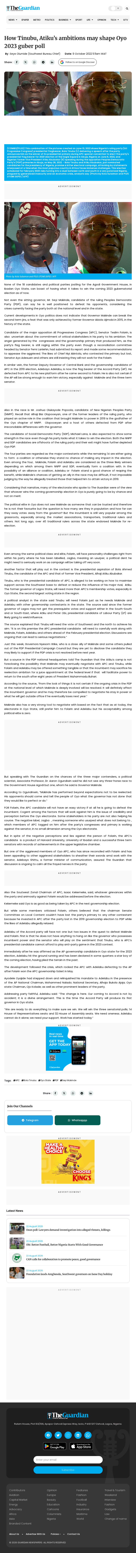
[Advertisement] (68, 745)
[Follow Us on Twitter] (58, 1435)
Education (53, 1504)
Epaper (25, 19)
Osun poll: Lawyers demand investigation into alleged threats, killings (68, 1229)
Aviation (14, 1495)
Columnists (54, 1514)
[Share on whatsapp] (34, 62)
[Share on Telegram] (43, 62)
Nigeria (51, 1519)
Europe (51, 1495)
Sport (78, 19)
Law (107, 1514)
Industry (81, 1504)
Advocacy (15, 1509)
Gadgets (110, 1509)
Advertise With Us (35, 1534)
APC (17, 1080)
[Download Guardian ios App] (81, 1446)
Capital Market (18, 1500)
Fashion (81, 1495)
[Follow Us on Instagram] (68, 1435)
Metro (37, 19)
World (80, 1519)
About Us (14, 1534)
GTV (125, 19)
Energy (13, 1504)
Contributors (17, 1490)
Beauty (51, 1500)
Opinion (101, 19)
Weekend (111, 1495)
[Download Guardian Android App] (54, 1446)
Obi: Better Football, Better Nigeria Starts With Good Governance (64, 1244)
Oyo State (45, 1080)
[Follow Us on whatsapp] (88, 1435)
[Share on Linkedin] (52, 62)
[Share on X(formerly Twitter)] (25, 62)
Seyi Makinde (69, 1080)
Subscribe (68, 1470)
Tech (113, 19)
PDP (56, 1080)
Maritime (81, 1514)
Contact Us (73, 1534)
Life (89, 19)
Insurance (82, 1509)
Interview (110, 1500)
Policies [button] (55, 1534)
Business (64, 19)
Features (82, 1490)
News (12, 19)
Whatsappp (79, 1120)
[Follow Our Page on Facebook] (48, 1435)
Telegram (32, 1120)
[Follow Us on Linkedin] (78, 1435)
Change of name (116, 1519)
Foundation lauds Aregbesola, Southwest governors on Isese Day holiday (69, 1274)
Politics (49, 19)
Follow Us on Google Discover (80, 62)
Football (81, 1500)
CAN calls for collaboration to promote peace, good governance (63, 1259)
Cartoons (53, 1509)
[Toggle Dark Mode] (115, 8)
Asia (12, 1519)
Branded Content (20, 1523)
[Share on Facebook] (16, 62)
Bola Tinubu (30, 1080)
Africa (12, 1514)
